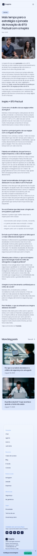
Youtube (18, 326)
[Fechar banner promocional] (35, 550)
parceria (19, 63)
